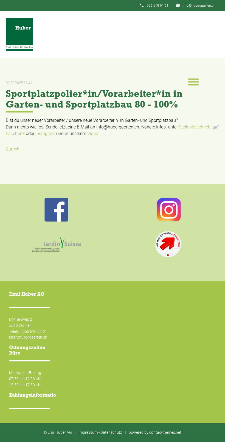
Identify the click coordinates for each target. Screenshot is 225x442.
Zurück (12, 149)
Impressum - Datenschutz (100, 432)
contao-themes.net (165, 432)
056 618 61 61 (157, 5)
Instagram (45, 133)
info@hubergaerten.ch (199, 5)
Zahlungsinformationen (37, 395)
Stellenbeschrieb (194, 127)
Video (92, 133)
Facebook (15, 133)
